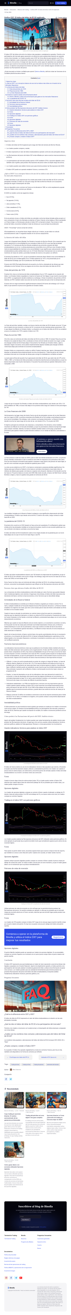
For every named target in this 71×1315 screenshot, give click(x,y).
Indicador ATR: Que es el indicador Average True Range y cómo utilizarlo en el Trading (50, 1057)
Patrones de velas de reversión (17, 121)
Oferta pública (43, 1227)
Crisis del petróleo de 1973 (16, 89)
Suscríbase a (25, 1219)
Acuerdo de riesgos (9, 1270)
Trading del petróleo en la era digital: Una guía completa (35, 1116)
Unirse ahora (41, 451)
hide (39, 78)
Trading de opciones (38, 1064)
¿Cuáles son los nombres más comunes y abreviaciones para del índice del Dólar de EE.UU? (36, 135)
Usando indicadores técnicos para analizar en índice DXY (25, 110)
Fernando (22, 1110)
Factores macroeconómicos (17, 104)
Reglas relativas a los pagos (12, 1258)
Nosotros (23, 1238)
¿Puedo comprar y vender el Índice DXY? (20, 136)
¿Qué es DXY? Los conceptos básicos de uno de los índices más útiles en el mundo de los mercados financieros (33, 84)
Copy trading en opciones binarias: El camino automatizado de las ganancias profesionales (12, 1117)
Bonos (39, 1248)
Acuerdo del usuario (9, 1261)
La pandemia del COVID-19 (16, 98)
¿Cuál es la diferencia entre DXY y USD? (20, 131)
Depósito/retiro (41, 1242)
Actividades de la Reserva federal (18, 102)
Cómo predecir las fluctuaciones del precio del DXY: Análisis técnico (26, 108)
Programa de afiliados (27, 1242)
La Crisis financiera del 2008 (16, 93)
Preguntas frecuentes (12, 129)
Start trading (61, 3)
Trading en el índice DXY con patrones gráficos (22, 116)
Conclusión (9, 127)
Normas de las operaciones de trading (14, 1264)
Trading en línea (26, 1064)
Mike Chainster (17, 1069)
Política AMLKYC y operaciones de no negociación (18, 1267)
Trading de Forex (15, 1064)
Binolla (23, 1235)
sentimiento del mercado (53, 1064)
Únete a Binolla (39, 71)
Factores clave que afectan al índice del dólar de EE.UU (22, 100)
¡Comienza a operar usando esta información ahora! (21, 95)
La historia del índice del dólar (15, 87)
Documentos (8, 1251)
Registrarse (58, 937)
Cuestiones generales (43, 1238)
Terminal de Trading (10, 1235)
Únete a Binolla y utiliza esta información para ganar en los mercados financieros (32, 96)
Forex (10, 112)
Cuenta (39, 1245)
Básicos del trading (9, 1110)
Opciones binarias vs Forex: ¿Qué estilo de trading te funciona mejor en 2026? (55, 1117)
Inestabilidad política (14, 106)
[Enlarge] (64, 291)
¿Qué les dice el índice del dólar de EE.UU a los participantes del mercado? (31, 133)
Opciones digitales (14, 114)
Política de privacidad (10, 1254)
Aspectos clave (10, 81)
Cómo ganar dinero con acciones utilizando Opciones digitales (13, 1167)
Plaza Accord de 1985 (15, 91)
